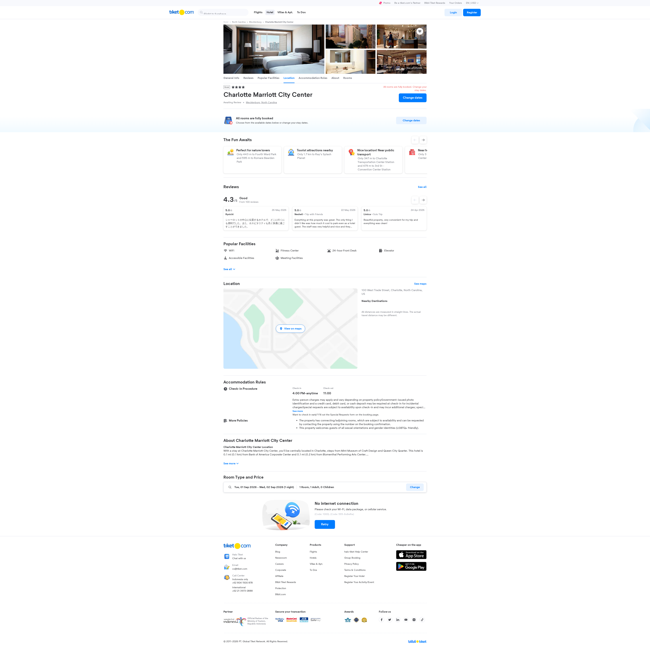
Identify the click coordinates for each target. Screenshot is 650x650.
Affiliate (279, 576)
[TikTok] (422, 619)
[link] (453, 12)
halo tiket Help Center (356, 551)
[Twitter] (389, 619)
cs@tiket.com (239, 568)
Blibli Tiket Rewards (434, 3)
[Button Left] (415, 200)
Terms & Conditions (355, 570)
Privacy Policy (351, 564)
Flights (313, 551)
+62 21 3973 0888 (242, 590)
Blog (277, 551)
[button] (290, 328)
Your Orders (455, 3)
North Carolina (238, 22)
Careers (279, 564)
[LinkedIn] (397, 619)
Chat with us (239, 558)
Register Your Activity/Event (359, 582)
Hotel (225, 22)
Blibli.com (280, 594)
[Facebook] (381, 619)
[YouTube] (406, 619)
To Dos (313, 570)
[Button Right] (423, 200)
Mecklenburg (255, 22)
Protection (280, 588)
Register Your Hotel (354, 576)
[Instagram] (414, 619)
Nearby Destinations (374, 301)
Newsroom (281, 557)
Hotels (313, 557)
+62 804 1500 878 (242, 582)
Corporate (280, 570)
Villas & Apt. (316, 564)
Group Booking (352, 557)
